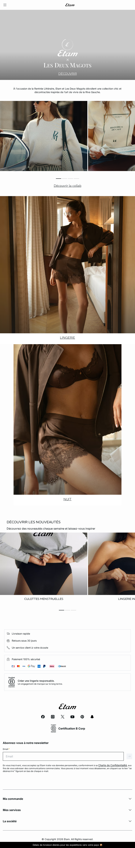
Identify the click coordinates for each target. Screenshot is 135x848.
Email (6, 749)
